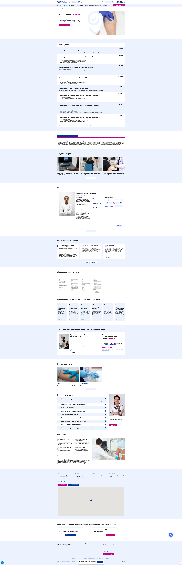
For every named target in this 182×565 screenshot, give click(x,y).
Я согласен (100, 562)
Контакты (105, 543)
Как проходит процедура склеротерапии (88, 135)
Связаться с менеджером (120, 2)
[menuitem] (60, 5)
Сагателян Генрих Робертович (86, 193)
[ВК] (61, 481)
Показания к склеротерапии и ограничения (108, 135)
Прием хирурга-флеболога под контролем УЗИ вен (65, 544)
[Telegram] (64, 481)
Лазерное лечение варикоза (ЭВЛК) (62, 545)
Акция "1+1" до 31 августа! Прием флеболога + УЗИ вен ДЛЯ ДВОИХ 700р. (67, 174)
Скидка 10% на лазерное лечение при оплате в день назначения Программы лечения (113, 174)
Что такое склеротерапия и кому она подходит (67, 135)
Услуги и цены (59, 543)
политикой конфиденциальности (110, 344)
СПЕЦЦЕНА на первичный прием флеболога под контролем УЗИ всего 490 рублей (90, 174)
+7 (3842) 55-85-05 (119, 1)
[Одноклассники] (59, 481)
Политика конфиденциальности (86, 543)
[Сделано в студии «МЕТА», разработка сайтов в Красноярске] (122, 562)
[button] (122, 449)
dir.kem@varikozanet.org (97, 475)
